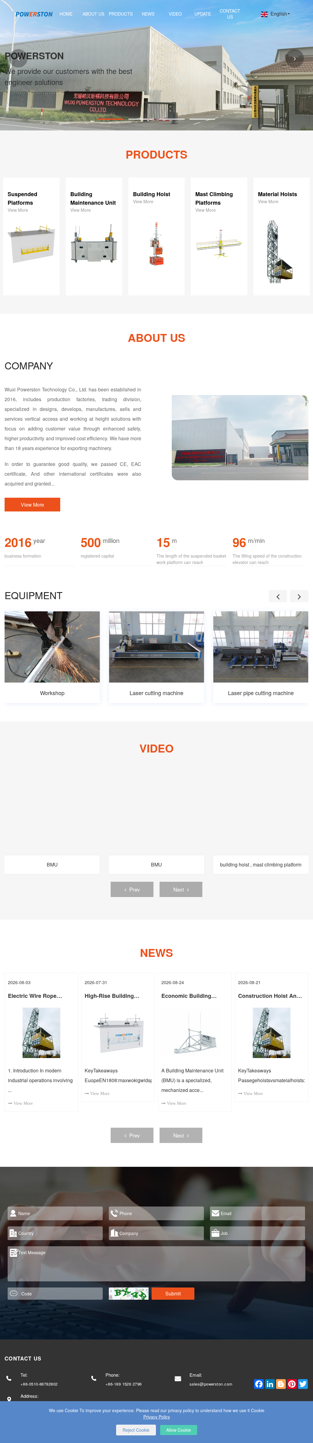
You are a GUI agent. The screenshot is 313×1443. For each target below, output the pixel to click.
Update (202, 14)
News (148, 14)
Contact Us (230, 14)
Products (121, 14)
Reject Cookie (136, 1430)
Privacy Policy (156, 1417)
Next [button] (178, 889)
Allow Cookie (178, 1430)
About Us (93, 14)
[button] (18, 58)
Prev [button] (134, 889)
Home (66, 14)
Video (175, 14)
